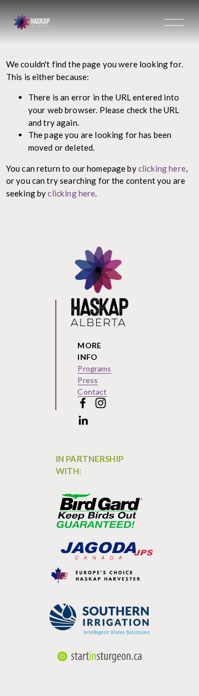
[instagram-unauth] (100, 402)
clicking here (162, 168)
